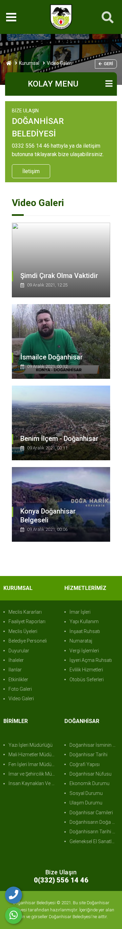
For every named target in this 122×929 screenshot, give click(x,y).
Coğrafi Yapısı (84, 764)
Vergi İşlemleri (84, 650)
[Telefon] (13, 895)
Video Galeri (21, 698)
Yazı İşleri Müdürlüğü (30, 745)
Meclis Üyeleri (22, 631)
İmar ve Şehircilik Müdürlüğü (33, 774)
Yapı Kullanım (84, 621)
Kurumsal (29, 63)
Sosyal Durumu (86, 793)
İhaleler (16, 660)
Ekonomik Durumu (89, 783)
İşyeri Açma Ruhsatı (90, 660)
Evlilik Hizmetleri (86, 669)
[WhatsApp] (13, 915)
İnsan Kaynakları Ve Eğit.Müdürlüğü (33, 783)
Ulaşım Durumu (85, 802)
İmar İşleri (79, 612)
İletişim (31, 171)
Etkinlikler (18, 679)
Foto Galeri (20, 689)
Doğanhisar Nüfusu (90, 774)
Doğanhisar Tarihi (88, 754)
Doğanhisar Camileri (91, 812)
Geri (108, 63)
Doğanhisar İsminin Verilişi (94, 745)
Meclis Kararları (25, 612)
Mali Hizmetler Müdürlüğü (33, 754)
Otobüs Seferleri (86, 679)
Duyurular (18, 650)
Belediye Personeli (27, 641)
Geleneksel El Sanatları (93, 841)
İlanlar (15, 669)
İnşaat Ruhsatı (84, 631)
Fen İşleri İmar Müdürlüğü (33, 764)
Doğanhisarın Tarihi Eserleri (94, 831)
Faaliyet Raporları (26, 621)
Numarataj (80, 641)
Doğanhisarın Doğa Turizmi (94, 822)
